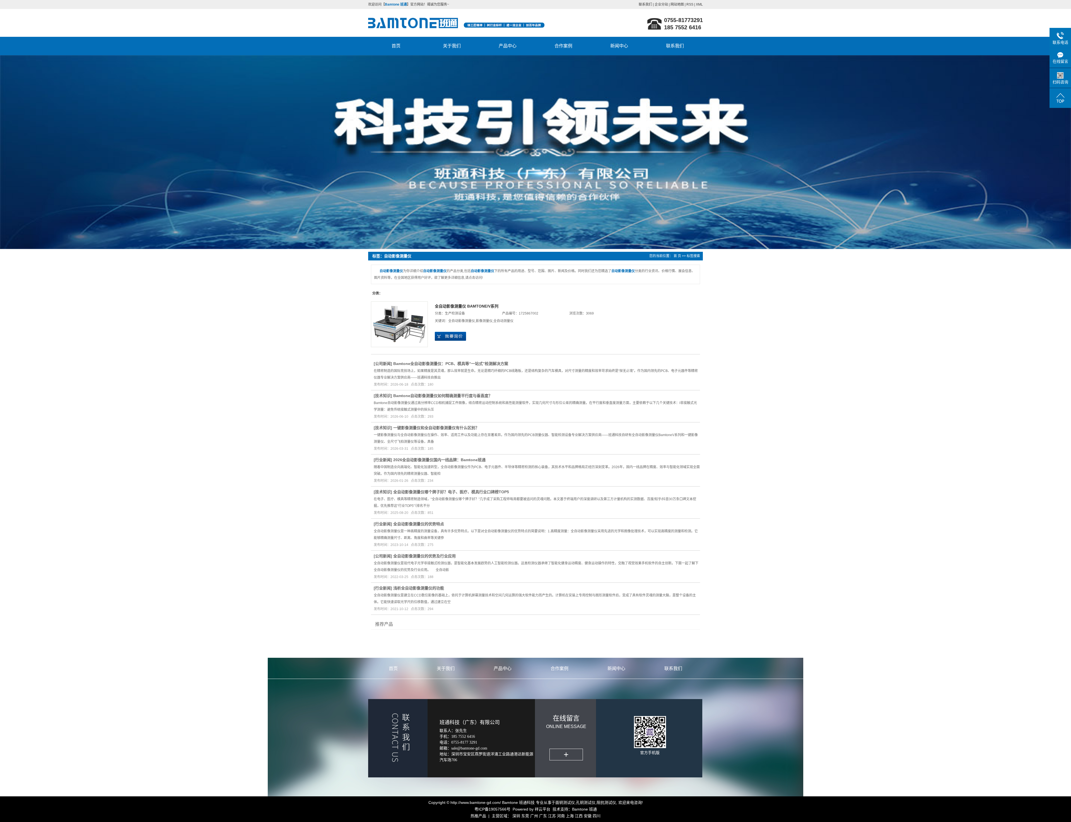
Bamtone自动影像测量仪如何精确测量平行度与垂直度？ (442, 395)
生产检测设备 (455, 313)
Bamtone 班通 (584, 809)
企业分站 (661, 4)
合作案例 (563, 45)
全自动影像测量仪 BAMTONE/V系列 (466, 306)
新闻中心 (619, 45)
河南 (561, 816)
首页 (396, 45)
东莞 (525, 816)
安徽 (588, 816)
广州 (534, 816)
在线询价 (450, 336)
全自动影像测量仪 (461, 321)
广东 (543, 816)
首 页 (677, 256)
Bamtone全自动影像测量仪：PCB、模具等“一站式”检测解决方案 (450, 363)
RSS (689, 4)
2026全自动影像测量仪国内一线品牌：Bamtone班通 (439, 460)
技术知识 (383, 395)
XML (699, 4)
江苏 (552, 816)
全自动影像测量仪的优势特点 (418, 524)
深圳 (516, 816)
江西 (579, 816)
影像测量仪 (484, 321)
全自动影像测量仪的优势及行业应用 (424, 556)
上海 (570, 816)
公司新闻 (383, 363)
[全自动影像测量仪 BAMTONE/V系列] (399, 324)
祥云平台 (542, 809)
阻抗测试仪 (606, 802)
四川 (596, 816)
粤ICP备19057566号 (492, 809)
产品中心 (508, 45)
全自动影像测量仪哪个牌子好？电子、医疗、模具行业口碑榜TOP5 (451, 492)
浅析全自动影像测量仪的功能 (418, 588)
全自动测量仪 (503, 321)
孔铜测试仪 (585, 802)
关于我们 (452, 45)
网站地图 (677, 4)
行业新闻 (383, 460)
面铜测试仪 (565, 802)
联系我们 (645, 4)
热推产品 (478, 816)
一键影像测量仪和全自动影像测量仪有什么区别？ (436, 427)
